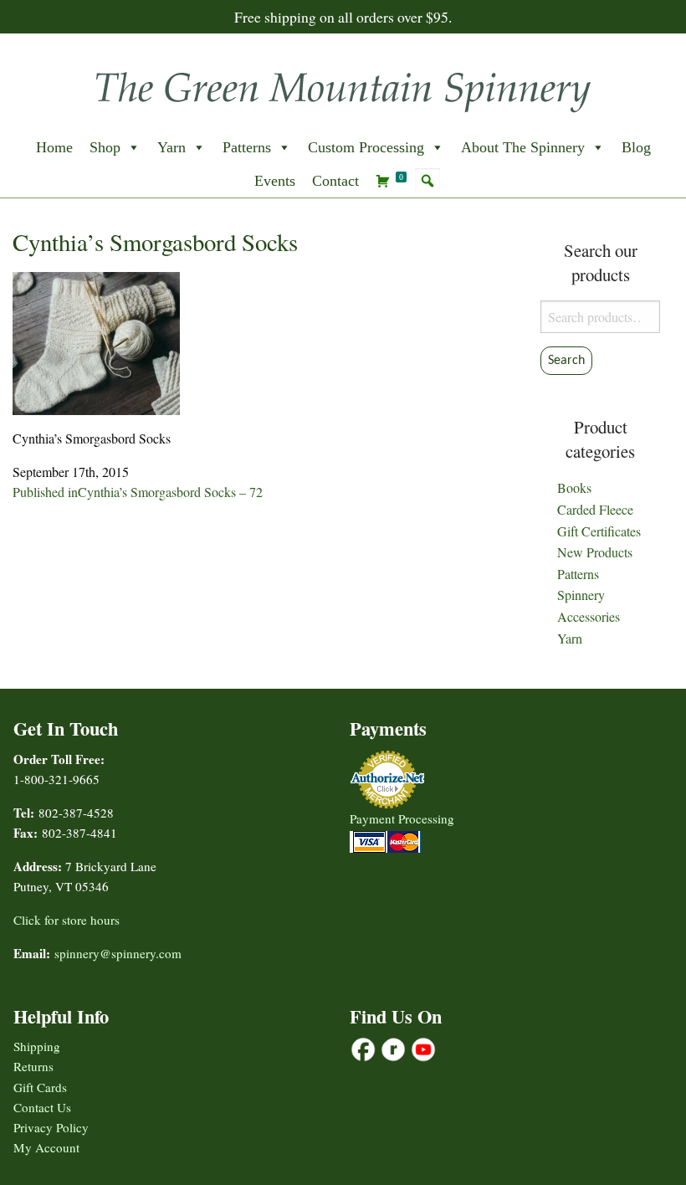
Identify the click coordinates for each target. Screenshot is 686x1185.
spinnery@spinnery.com (118, 953)
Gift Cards (40, 1087)
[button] (427, 180)
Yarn (171, 147)
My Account (46, 1147)
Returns (33, 1066)
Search (566, 360)
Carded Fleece (595, 509)
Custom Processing (366, 147)
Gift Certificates (599, 531)
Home (54, 147)
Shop (105, 147)
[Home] (343, 86)
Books (574, 487)
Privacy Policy (51, 1127)
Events (274, 180)
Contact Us (42, 1107)
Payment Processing (402, 818)
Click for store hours (66, 919)
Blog (636, 147)
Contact (335, 180)
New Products (594, 552)
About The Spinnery (523, 147)
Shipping (36, 1046)
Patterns (247, 147)
